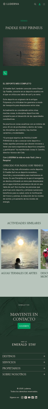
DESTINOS (8, 356)
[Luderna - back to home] (11, 4)
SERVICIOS (9, 362)
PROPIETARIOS (11, 368)
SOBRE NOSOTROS (14, 374)
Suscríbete (24, 326)
